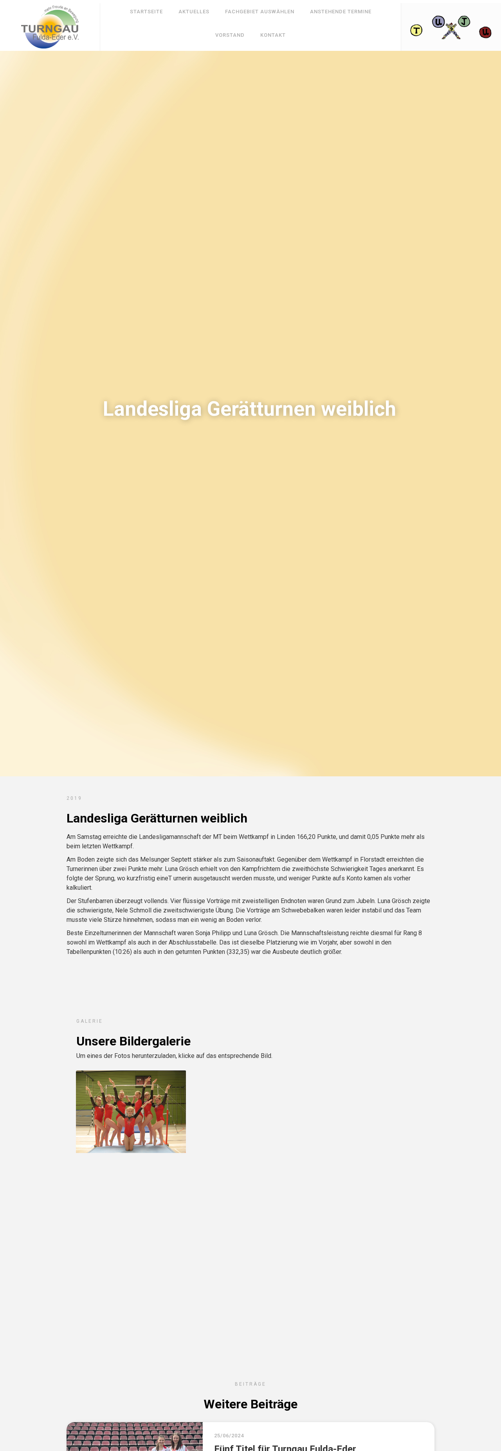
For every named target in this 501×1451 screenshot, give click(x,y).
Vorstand (230, 35)
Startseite (146, 11)
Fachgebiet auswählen (259, 11)
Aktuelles (193, 11)
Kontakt (273, 35)
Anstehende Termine (340, 11)
